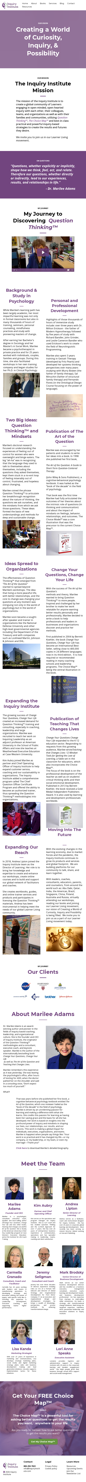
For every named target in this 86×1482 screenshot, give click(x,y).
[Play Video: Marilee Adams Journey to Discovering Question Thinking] (43, 252)
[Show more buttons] (72, 270)
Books (43, 3)
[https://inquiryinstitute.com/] (10, 5)
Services (53, 3)
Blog (62, 3)
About (34, 3)
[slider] (41, 270)
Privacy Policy (51, 1466)
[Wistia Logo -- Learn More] (68, 270)
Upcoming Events (75, 1468)
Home (25, 3)
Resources (27, 7)
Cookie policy (51, 1468)
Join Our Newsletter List (74, 1472)
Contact (71, 3)
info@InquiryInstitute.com (32, 1469)
